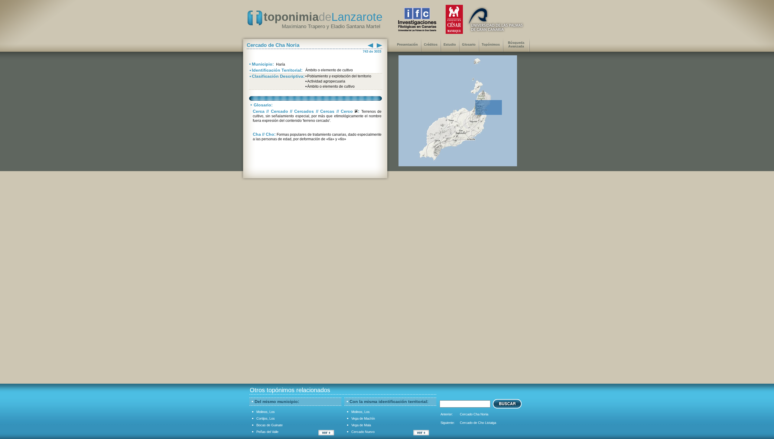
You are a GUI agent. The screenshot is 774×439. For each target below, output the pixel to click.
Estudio (450, 44)
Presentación (407, 44)
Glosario (469, 44)
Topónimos (491, 44)
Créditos (430, 44)
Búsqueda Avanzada (516, 44)
